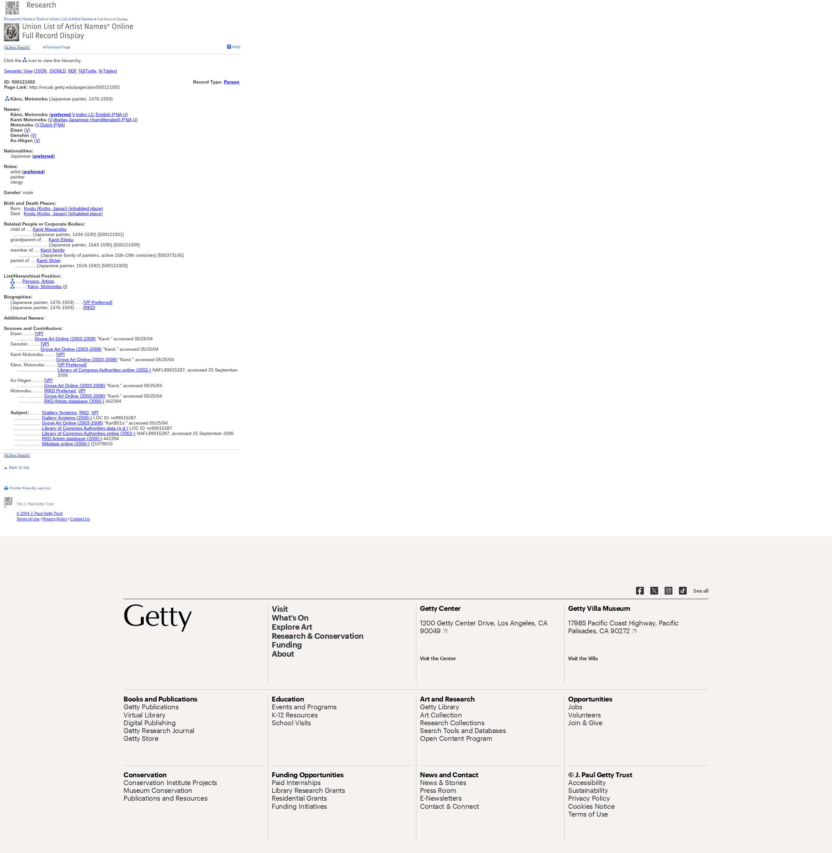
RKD (89, 307)
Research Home (19, 19)
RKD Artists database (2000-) (74, 401)
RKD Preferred (61, 390)
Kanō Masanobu (50, 229)
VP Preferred (97, 302)
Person (232, 82)
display (60, 119)
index (81, 114)
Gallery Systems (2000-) (67, 417)
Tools (40, 19)
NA (119, 114)
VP (39, 333)
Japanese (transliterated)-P (96, 119)
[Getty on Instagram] (668, 591)
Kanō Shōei (48, 260)
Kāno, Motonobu (45, 286)
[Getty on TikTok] (683, 591)
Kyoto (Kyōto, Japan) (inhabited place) (63, 208)
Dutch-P (48, 124)
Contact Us (80, 519)
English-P (105, 114)
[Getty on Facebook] (640, 591)
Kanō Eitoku (61, 239)
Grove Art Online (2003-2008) (65, 338)
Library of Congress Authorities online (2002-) (104, 370)
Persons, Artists (38, 281)
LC (91, 114)
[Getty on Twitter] (654, 591)
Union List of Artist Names (71, 19)
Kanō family (53, 250)
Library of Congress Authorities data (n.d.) (85, 428)
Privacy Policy (55, 519)
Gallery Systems (60, 412)
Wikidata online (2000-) (66, 443)
